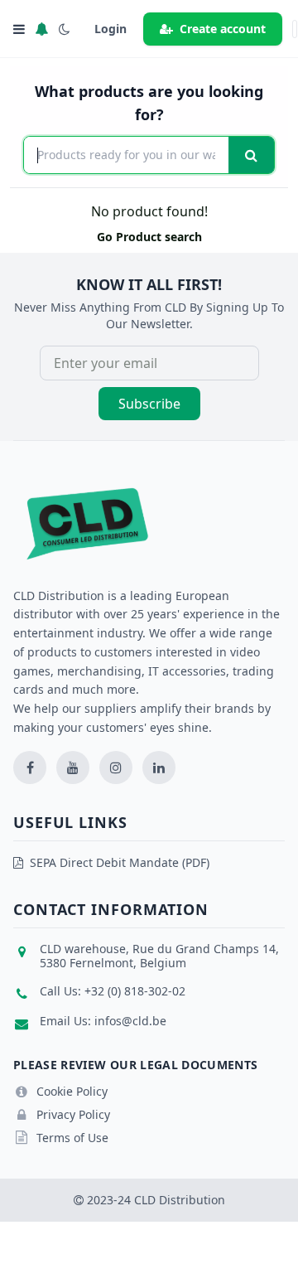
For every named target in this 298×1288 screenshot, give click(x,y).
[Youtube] (72, 767)
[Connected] (41, 29)
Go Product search (149, 237)
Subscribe (149, 404)
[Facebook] (29, 767)
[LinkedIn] (158, 767)
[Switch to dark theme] (64, 29)
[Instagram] (115, 767)
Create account (223, 28)
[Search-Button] (251, 155)
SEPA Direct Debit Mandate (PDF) (119, 862)
